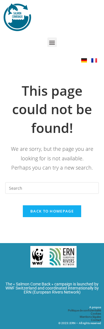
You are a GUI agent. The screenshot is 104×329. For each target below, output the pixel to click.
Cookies (96, 313)
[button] (52, 42)
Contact (96, 320)
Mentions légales (90, 316)
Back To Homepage (52, 211)
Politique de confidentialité (84, 310)
